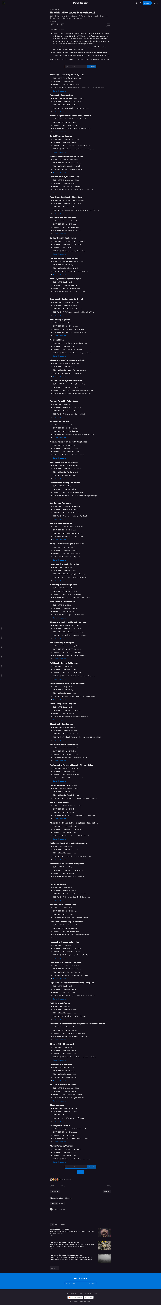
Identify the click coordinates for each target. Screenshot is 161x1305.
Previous (56, 1191)
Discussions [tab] (63, 1224)
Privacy (80, 1293)
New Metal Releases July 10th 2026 (64, 1242)
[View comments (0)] (57, 25)
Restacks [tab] (61, 1203)
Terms (84, 1293)
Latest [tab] (56, 1224)
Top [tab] (52, 1224)
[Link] (47, 74)
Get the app (88, 1297)
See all (53, 1268)
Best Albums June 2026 (59, 1229)
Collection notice (92, 1293)
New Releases (54, 9)
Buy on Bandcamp (59, 91)
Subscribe (147, 3)
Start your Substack (76, 1297)
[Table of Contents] (2, 652)
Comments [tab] (54, 1203)
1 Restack (68, 1179)
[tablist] (57, 1203)
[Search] (136, 3)
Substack (72, 1301)
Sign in (156, 3)
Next (105, 1191)
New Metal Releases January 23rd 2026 (66, 1255)
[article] (80, 1233)
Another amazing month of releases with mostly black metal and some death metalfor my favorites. (72, 1232)
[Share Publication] (140, 3)
